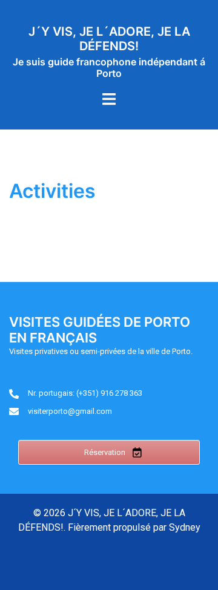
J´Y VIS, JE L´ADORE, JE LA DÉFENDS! (109, 38)
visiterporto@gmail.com (70, 411)
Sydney (184, 527)
